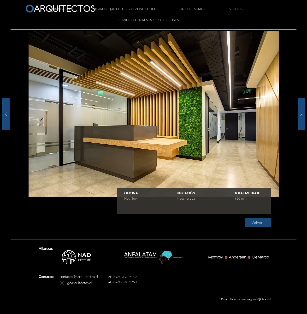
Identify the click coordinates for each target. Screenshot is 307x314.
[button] (61, 9)
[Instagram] (62, 283)
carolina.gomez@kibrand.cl (256, 299)
